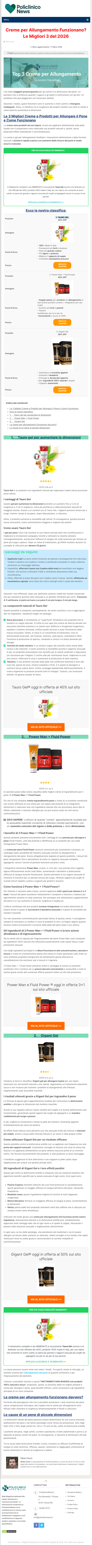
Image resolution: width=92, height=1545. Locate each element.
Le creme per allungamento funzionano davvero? (33, 424)
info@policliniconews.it (43, 1517)
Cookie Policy (72, 1504)
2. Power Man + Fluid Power (24, 418)
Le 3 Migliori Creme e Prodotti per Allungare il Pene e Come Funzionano (44, 408)
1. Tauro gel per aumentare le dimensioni (30, 415)
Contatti (70, 1500)
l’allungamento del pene (36, 1373)
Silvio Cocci (10, 42)
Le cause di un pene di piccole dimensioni (30, 428)
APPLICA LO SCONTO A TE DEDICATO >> (46, 202)
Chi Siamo (71, 1496)
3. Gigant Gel (17, 421)
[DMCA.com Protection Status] (9, 1532)
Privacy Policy (72, 1508)
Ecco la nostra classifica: (21, 412)
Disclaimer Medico (74, 1492)
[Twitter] (41, 1525)
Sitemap (70, 1513)
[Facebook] (36, 1525)
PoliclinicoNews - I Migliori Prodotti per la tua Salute (28, 1542)
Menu (6, 19)
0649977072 (44, 1508)
